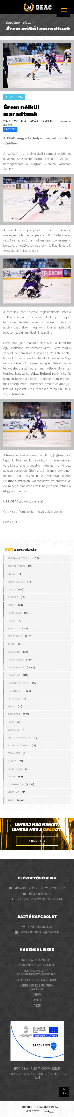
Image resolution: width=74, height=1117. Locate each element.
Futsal (12, 628)
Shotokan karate (19, 737)
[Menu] (63, 10)
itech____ (49, 1111)
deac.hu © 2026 (47, 1107)
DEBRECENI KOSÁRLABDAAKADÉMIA (36, 987)
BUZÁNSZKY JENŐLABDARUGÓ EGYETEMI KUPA (36, 972)
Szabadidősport (18, 745)
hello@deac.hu (40, 894)
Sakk (11, 722)
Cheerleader (16, 581)
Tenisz (12, 761)
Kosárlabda (16, 659)
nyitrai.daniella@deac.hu (40, 932)
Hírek (27, 22)
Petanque (14, 698)
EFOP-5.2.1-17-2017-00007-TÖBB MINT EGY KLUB (37, 1075)
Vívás (11, 800)
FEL (63, 1093)
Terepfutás (15, 768)
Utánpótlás (15, 784)
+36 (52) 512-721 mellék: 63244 (40, 899)
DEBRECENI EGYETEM (36, 960)
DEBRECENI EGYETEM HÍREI (36, 965)
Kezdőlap (13, 22)
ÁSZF (37, 1005)
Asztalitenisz (16, 566)
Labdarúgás (16, 667)
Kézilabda (14, 651)
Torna (12, 776)
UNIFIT (37, 1000)
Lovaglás (14, 675)
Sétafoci (13, 729)
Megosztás (10, 129)
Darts (12, 589)
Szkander (14, 753)
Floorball (15, 612)
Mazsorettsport (19, 683)
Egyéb (11, 605)
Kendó (11, 644)
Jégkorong (15, 636)
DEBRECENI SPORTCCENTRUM (36, 980)
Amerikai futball (19, 558)
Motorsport (16, 690)
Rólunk (36, 841)
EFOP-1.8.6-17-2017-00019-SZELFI (37, 1068)
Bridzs (12, 573)
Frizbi (11, 620)
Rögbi (11, 706)
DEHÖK (37, 994)
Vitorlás (13, 792)
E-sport (13, 597)
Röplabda (14, 714)
